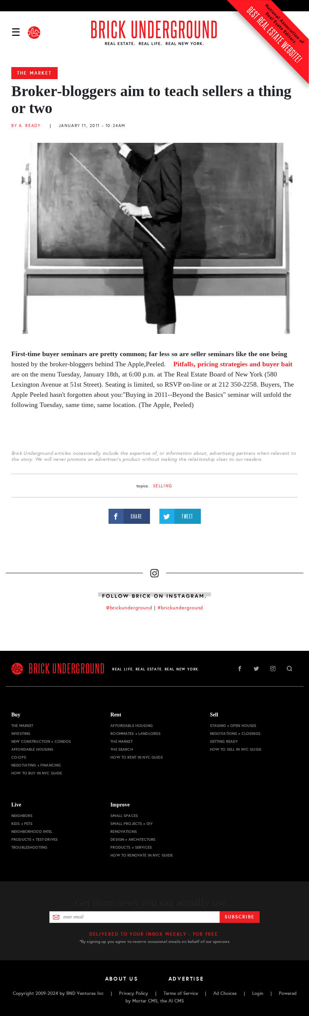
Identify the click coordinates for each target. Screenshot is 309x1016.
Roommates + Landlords (135, 733)
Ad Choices (225, 993)
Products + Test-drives (34, 839)
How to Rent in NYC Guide (136, 757)
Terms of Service (181, 993)
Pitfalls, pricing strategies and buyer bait (232, 364)
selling (163, 486)
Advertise (186, 978)
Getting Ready (224, 741)
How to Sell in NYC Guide (235, 749)
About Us (121, 978)
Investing (20, 733)
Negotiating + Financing (36, 765)
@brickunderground (129, 608)
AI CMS (176, 1001)
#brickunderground (180, 608)
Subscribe (239, 917)
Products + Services (131, 847)
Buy (15, 715)
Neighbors (21, 815)
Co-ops (18, 757)
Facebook (239, 668)
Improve (120, 805)
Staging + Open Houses (233, 725)
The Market (34, 73)
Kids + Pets (22, 823)
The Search (121, 749)
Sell (214, 715)
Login (257, 993)
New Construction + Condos (41, 741)
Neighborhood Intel (32, 831)
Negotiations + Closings (235, 733)
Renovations (123, 831)
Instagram (272, 668)
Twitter (256, 668)
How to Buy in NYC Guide (36, 773)
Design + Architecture (132, 839)
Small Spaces (124, 815)
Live (16, 805)
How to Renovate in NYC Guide (141, 855)
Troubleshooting (29, 847)
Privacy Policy (133, 993)
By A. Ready (25, 125)
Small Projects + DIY (131, 823)
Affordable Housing (32, 749)
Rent (115, 715)
